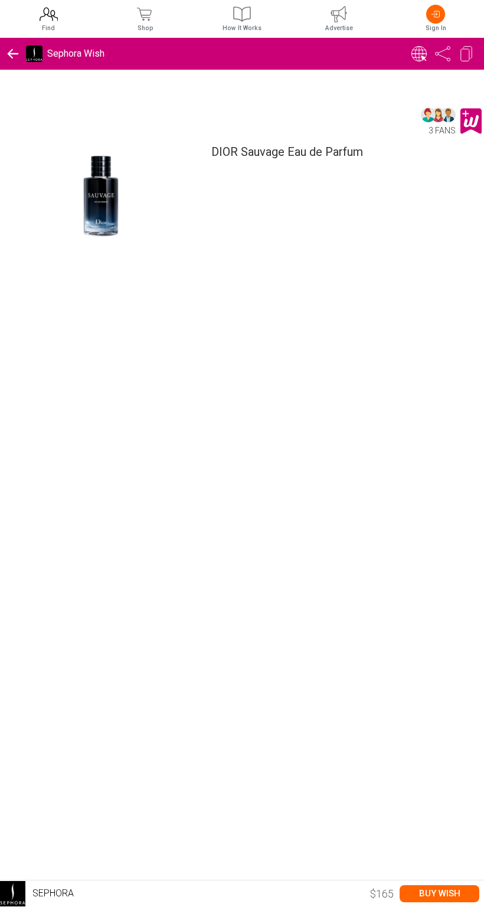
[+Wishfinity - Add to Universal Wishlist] (471, 121)
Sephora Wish (75, 53)
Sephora (52, 893)
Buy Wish (439, 893)
